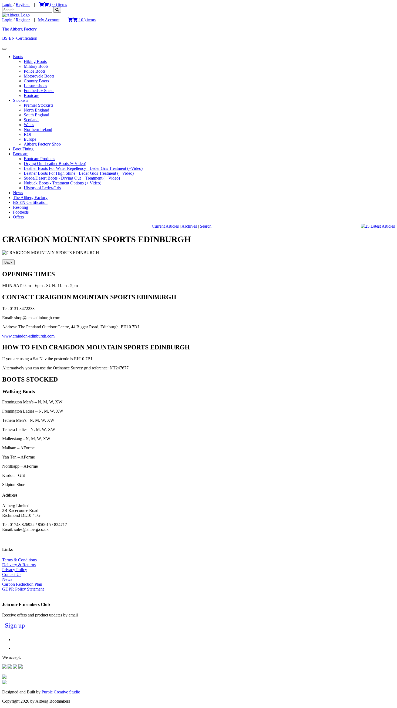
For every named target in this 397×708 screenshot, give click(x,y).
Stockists (20, 100)
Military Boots (36, 66)
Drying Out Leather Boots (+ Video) (55, 163)
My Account (48, 20)
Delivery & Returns (19, 564)
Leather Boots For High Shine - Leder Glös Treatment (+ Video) (79, 173)
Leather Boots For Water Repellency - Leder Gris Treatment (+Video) (83, 168)
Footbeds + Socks (39, 90)
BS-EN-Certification (19, 38)
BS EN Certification (30, 202)
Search (205, 226)
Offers (18, 217)
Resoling (20, 207)
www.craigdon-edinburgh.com (28, 336)
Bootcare (31, 95)
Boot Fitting (23, 149)
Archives (189, 226)
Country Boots (36, 81)
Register (23, 4)
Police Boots (34, 71)
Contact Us (11, 574)
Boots (18, 56)
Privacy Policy (14, 569)
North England (36, 110)
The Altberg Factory (19, 29)
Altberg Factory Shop (42, 144)
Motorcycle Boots (39, 76)
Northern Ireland (38, 129)
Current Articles (165, 226)
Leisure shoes (35, 85)
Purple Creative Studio (61, 692)
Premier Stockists (38, 105)
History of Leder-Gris (42, 188)
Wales (29, 124)
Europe (30, 139)
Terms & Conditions (19, 560)
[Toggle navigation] (4, 49)
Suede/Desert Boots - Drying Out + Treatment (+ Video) (72, 178)
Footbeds (21, 212)
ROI (27, 134)
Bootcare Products (39, 158)
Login (7, 4)
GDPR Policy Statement (23, 589)
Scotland (31, 119)
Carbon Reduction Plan (22, 584)
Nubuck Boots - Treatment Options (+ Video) (62, 183)
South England (36, 115)
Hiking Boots (35, 61)
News (18, 192)
